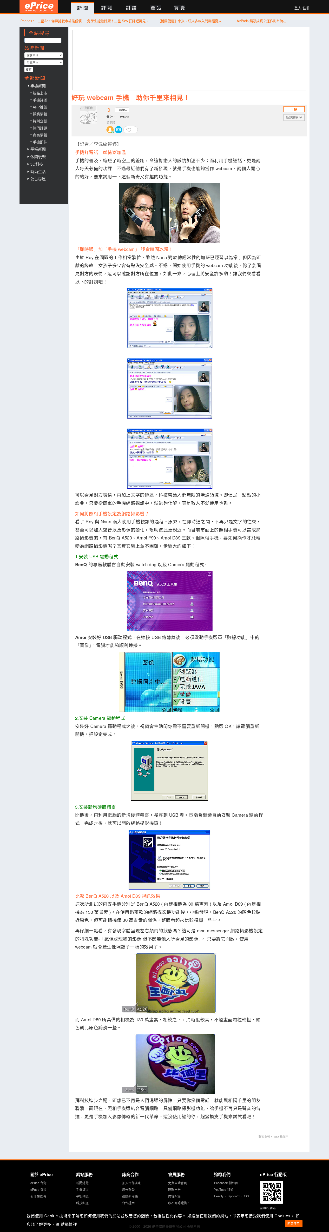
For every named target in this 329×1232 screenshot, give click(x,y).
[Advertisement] (189, 60)
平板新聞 (38, 149)
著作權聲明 (38, 1196)
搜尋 (29, 69)
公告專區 (38, 179)
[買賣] (179, 8)
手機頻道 (82, 1189)
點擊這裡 (69, 1224)
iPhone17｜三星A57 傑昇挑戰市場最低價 (51, 20)
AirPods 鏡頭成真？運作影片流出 (262, 20)
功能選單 (292, 117)
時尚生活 (38, 171)
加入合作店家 (131, 1182)
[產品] (155, 8)
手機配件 (40, 141)
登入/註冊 (302, 8)
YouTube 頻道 (223, 1189)
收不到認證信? (178, 1202)
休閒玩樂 (38, 156)
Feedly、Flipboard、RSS (231, 1196)
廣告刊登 (128, 1189)
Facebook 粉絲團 (226, 1182)
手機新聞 (38, 86)
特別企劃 (40, 120)
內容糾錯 (174, 1196)
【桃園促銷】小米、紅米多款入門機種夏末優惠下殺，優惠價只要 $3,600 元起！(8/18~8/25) (191, 20)
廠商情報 (40, 134)
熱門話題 (40, 127)
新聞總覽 (82, 1182)
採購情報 (40, 113)
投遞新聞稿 (130, 1196)
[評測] (106, 8)
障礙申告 (174, 1189)
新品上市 (40, 92)
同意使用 (293, 1223)
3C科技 (36, 164)
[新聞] (82, 8)
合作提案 (128, 1202)
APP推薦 (40, 106)
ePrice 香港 (38, 1189)
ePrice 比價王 (39, 6)
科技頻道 (82, 1202)
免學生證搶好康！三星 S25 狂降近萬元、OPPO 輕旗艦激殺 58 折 (121, 20)
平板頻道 (82, 1196)
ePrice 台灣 (38, 1182)
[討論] (131, 8)
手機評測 (40, 99)
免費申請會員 (177, 1182)
